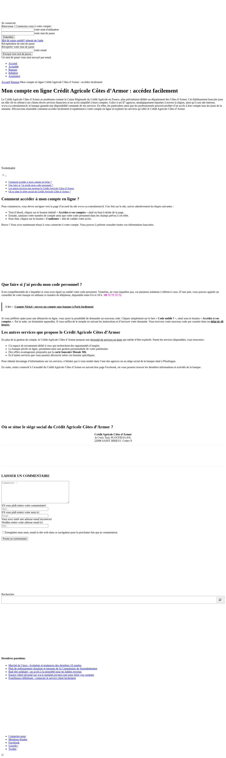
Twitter (12, 748)
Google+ (13, 745)
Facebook (13, 742)
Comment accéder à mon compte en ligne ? (30, 182)
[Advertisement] (113, 138)
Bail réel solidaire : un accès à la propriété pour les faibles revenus (45, 671)
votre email (40, 50)
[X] (20, 458)
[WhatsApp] (45, 458)
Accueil (12, 63)
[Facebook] (7, 458)
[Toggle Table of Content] (4, 175)
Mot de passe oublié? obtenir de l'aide (22, 40)
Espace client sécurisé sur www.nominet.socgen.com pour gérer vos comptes (51, 674)
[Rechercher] (220, 600)
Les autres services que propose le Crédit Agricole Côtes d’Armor (41, 188)
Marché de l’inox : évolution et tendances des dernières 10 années (44, 665)
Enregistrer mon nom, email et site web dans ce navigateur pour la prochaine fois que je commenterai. (61, 532)
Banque (12, 69)
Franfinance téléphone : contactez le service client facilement (42, 678)
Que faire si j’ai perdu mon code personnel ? (30, 185)
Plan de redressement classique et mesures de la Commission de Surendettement (52, 668)
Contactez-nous (17, 736)
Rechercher (7, 594)
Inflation (13, 72)
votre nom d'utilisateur (46, 29)
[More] (58, 459)
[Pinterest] (32, 458)
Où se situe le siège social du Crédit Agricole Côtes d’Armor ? (39, 191)
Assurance (14, 76)
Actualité (13, 66)
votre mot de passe (44, 33)
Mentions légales (17, 739)
